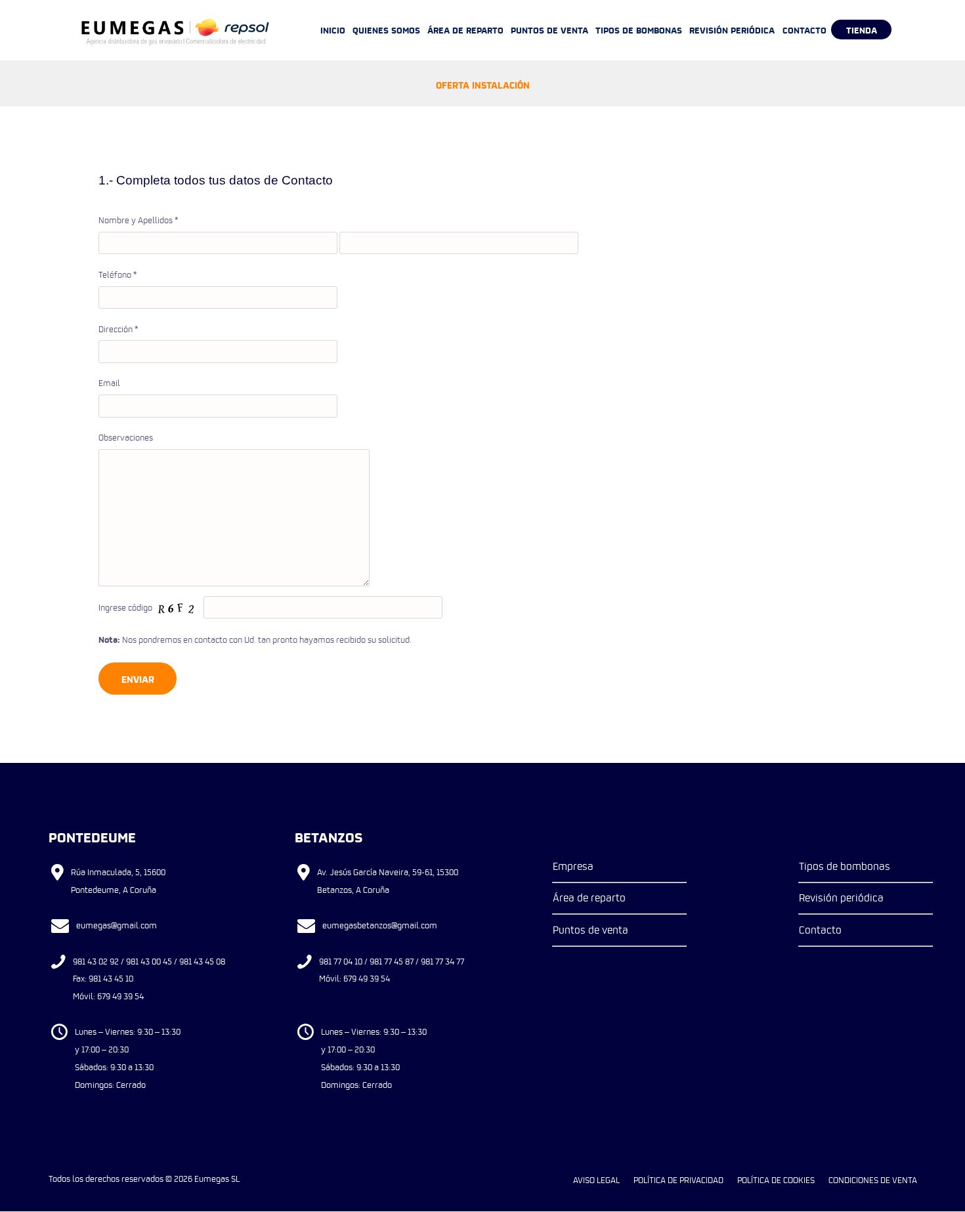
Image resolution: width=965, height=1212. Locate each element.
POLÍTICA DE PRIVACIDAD (678, 1180)
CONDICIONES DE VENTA (872, 1180)
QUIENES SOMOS (386, 29)
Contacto (820, 929)
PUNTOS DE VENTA (549, 29)
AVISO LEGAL (596, 1180)
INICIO (332, 29)
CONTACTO (804, 29)
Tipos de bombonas (844, 866)
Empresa (573, 866)
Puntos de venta (590, 929)
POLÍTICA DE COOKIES (776, 1180)
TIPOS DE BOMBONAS (638, 29)
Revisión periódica (841, 897)
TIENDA (861, 29)
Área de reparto (589, 897)
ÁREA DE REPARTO (465, 29)
